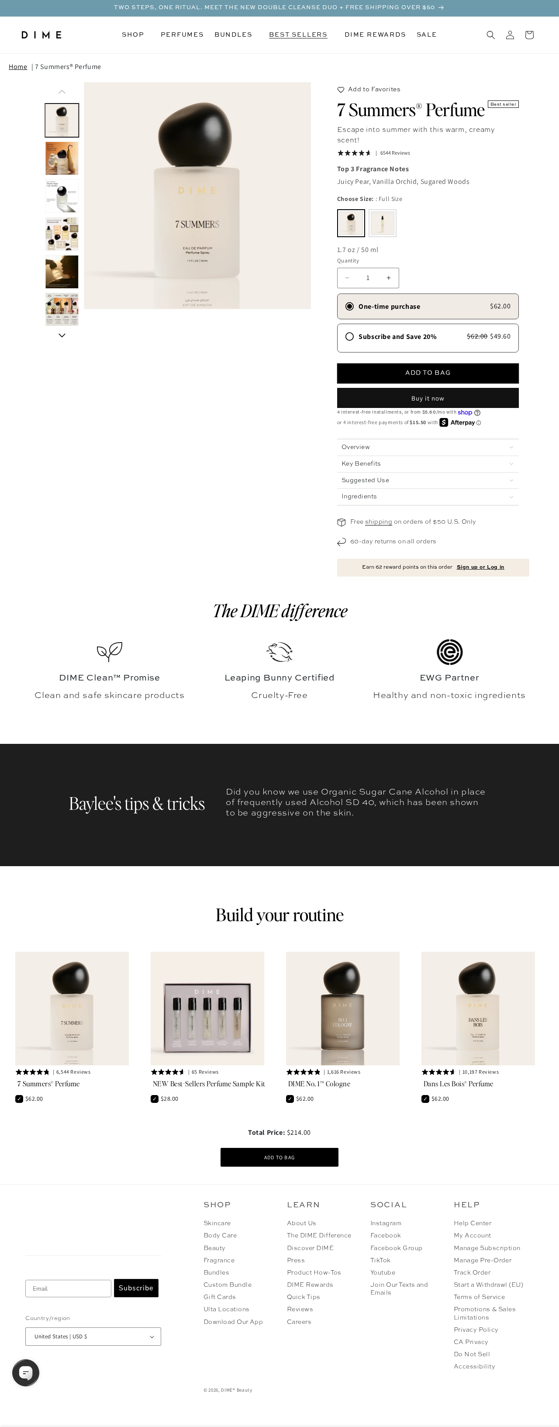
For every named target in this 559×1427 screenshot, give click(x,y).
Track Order (472, 1273)
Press (296, 1261)
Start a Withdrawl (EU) (489, 1285)
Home (18, 66)
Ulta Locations (227, 1309)
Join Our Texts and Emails (399, 1289)
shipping (378, 522)
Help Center (472, 1223)
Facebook (385, 1236)
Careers (299, 1322)
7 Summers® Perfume (68, 66)
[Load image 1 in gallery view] (62, 120)
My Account (472, 1236)
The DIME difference (279, 610)
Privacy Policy (476, 1330)
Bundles (216, 1273)
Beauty (215, 1248)
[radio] (351, 223)
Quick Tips (304, 1297)
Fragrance (219, 1261)
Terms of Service (479, 1297)
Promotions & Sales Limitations (485, 1313)
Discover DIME (310, 1248)
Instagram (385, 1223)
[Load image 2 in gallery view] (62, 158)
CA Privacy (471, 1342)
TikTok (380, 1261)
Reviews (300, 1309)
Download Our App (233, 1322)
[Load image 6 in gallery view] (62, 310)
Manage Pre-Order (483, 1261)
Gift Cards (220, 1297)
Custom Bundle (228, 1285)
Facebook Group (396, 1248)
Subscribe (136, 1288)
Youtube (382, 1273)
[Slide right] (62, 335)
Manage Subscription (487, 1248)
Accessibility (474, 1367)
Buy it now (428, 398)
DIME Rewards (310, 1285)
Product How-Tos (314, 1273)
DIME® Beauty (236, 1390)
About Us (302, 1223)
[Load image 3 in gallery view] (62, 196)
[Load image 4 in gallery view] (62, 234)
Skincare (217, 1223)
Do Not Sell (472, 1354)
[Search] (490, 35)
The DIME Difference (319, 1236)
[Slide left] (62, 91)
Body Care (220, 1236)
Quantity (348, 260)
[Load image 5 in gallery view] (62, 272)
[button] (136, 35)
